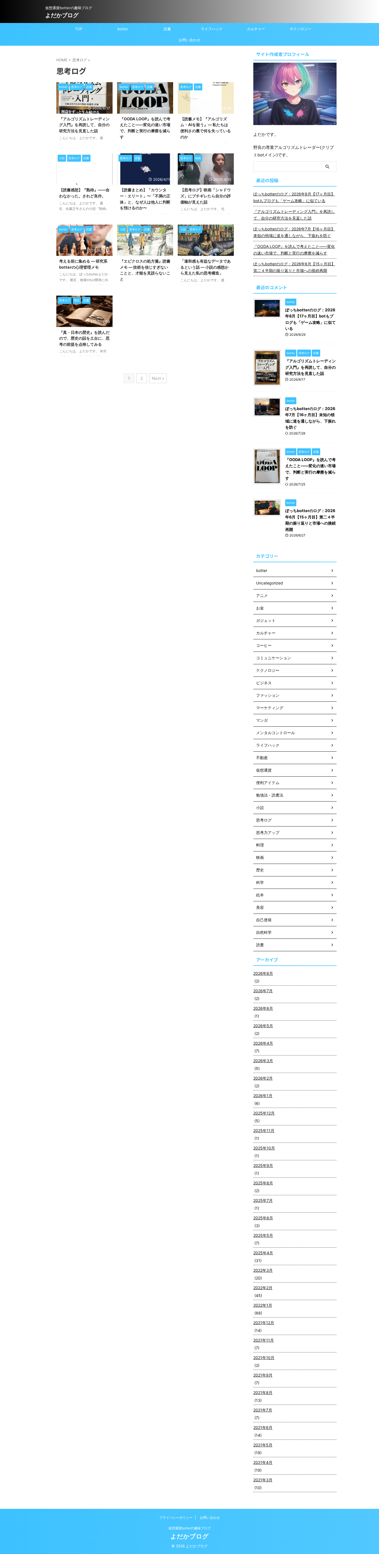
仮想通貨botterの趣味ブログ (189, 1528)
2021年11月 (263, 1340)
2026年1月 (262, 1095)
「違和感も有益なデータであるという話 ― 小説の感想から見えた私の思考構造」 (205, 267)
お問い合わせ (189, 40)
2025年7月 (263, 1200)
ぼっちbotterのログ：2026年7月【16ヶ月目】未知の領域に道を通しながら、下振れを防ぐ (294, 232)
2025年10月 (264, 1148)
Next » (158, 378)
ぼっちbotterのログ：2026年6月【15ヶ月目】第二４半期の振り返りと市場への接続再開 (294, 267)
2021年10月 (263, 1357)
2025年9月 (263, 1165)
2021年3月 (262, 1479)
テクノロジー (300, 29)
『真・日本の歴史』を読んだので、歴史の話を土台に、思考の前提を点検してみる (84, 338)
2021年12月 (263, 1322)
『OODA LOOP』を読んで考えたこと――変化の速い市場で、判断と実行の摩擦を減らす (294, 249)
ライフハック (212, 29)
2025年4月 (263, 1252)
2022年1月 (262, 1305)
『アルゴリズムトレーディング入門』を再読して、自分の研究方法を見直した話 (84, 124)
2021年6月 (262, 1427)
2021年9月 (262, 1375)
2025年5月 (263, 1235)
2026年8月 (263, 973)
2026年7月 (263, 990)
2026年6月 (263, 1008)
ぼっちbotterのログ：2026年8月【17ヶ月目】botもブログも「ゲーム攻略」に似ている (294, 197)
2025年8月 (263, 1183)
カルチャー (256, 29)
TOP (78, 29)
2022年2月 (262, 1287)
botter (122, 29)
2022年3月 (263, 1270)
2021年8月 (262, 1392)
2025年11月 (263, 1130)
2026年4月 (263, 1043)
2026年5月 (263, 1025)
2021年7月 (262, 1410)
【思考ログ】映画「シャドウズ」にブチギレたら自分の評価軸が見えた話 (205, 195)
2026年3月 (263, 1060)
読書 (167, 29)
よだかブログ (62, 15)
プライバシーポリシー (176, 1517)
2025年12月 (264, 1113)
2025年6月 (263, 1217)
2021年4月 (262, 1462)
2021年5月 (262, 1445)
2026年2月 (263, 1078)
